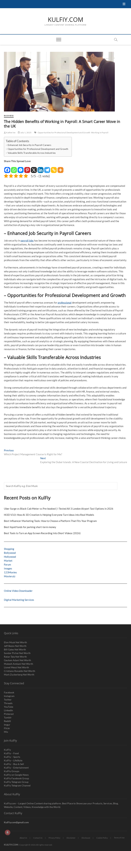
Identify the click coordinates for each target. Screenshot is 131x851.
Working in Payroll (99, 132)
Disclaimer (71, 838)
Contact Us (37, 838)
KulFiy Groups (11, 771)
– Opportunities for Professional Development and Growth (37, 149)
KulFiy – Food (11, 753)
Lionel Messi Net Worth (16, 667)
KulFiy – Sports (12, 756)
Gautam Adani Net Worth (17, 660)
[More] (60, 168)
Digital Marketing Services (19, 599)
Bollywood (10, 552)
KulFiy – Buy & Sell (14, 764)
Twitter (8, 699)
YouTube (8, 706)
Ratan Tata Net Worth (15, 656)
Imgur (7, 724)
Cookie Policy (102, 838)
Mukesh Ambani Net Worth (18, 663)
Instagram (9, 696)
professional (64, 302)
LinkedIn (8, 710)
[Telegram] (47, 168)
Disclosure (86, 838)
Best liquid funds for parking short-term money (30, 527)
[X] (34, 168)
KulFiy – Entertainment (16, 767)
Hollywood (10, 556)
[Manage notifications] (7, 832)
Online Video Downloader (18, 590)
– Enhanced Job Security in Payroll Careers (28, 145)
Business (9, 115)
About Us (23, 838)
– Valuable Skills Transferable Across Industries (31, 153)
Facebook (9, 692)
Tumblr (8, 717)
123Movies (10, 572)
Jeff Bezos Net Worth (15, 645)
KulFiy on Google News (16, 774)
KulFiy (7, 749)
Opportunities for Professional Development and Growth (64, 132)
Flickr (7, 728)
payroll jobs (27, 240)
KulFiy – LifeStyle (13, 760)
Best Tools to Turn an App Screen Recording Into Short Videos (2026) (42, 533)
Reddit (7, 721)
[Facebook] (7, 168)
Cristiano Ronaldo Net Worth (19, 670)
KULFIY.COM (65, 19)
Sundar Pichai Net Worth (17, 653)
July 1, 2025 (25, 132)
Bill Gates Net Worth (15, 649)
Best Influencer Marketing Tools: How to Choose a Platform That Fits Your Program (50, 520)
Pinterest (9, 713)
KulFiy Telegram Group (16, 781)
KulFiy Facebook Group (16, 778)
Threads (8, 703)
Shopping (9, 548)
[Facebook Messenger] (21, 168)
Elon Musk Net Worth (15, 642)
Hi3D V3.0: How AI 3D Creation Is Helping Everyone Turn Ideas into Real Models (49, 514)
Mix (6, 731)
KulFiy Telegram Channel (17, 785)
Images (8, 568)
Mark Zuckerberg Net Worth (19, 674)
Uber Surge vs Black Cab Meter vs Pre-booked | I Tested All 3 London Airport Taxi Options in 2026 (58, 508)
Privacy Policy (54, 838)
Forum (7, 564)
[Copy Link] (54, 168)
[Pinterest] (27, 168)
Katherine (10, 132)
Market (8, 560)
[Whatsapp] (14, 168)
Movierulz (9, 576)
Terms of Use (119, 838)
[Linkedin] (40, 168)
